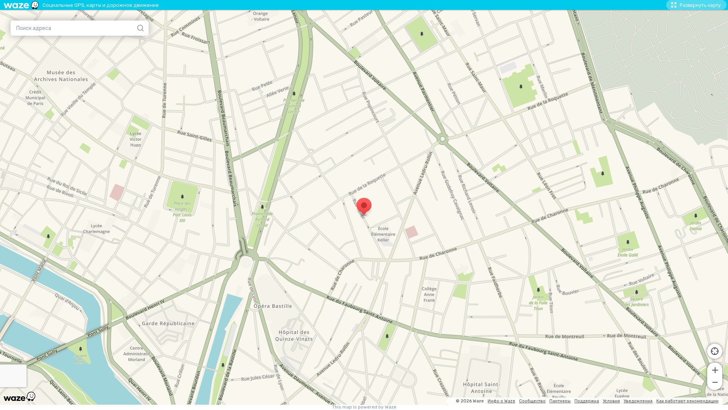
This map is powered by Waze (364, 407)
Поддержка (586, 401)
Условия (611, 401)
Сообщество (532, 401)
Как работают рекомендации (687, 401)
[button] (714, 369)
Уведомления (638, 401)
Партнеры (560, 401)
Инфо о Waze (501, 401)
